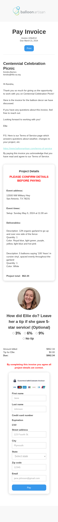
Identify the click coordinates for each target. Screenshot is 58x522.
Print (29, 48)
